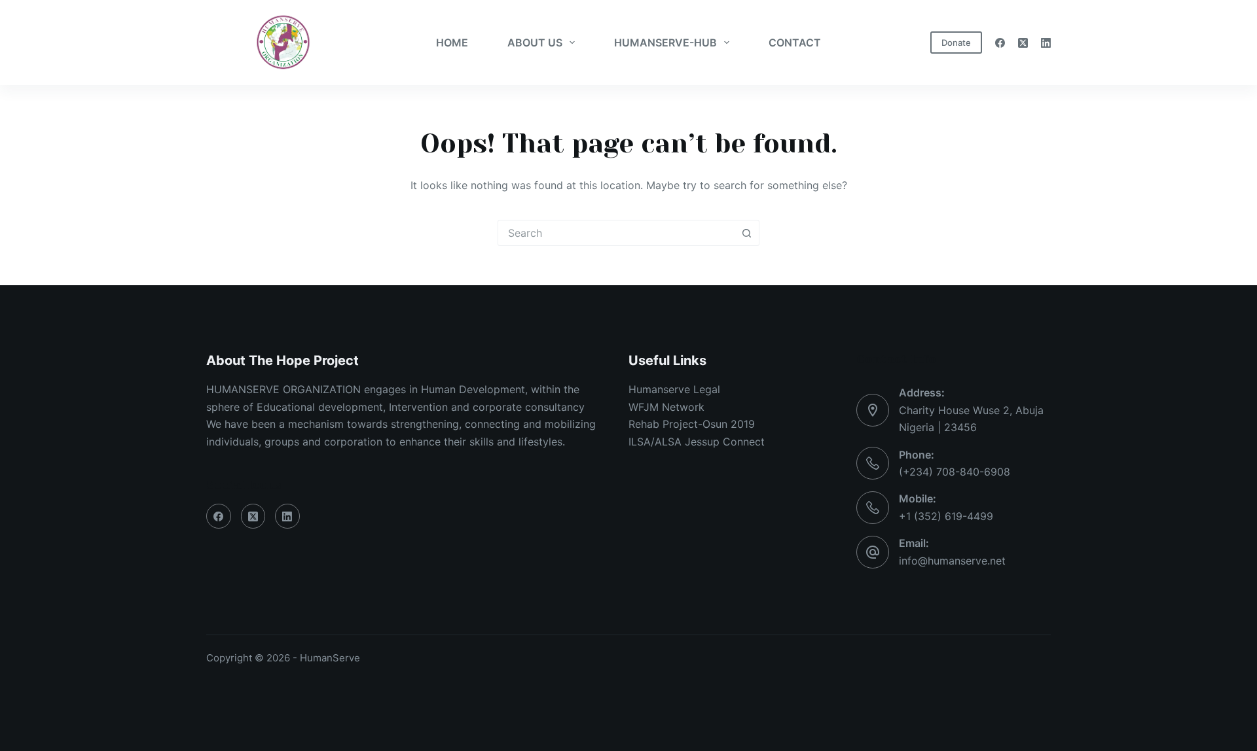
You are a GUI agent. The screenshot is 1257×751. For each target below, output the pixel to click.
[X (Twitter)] (1023, 43)
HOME (452, 42)
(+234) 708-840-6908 (954, 471)
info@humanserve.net (952, 560)
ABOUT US (534, 42)
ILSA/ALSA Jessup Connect (696, 441)
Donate (956, 42)
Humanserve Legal (674, 389)
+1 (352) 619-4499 (946, 516)
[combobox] (616, 233)
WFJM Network (666, 406)
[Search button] (746, 232)
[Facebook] (1000, 43)
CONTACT (795, 42)
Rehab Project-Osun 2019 (691, 423)
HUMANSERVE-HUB (665, 42)
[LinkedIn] (1046, 43)
